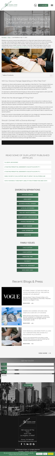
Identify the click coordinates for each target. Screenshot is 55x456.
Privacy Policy (33, 451)
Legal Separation (27, 230)
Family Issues (27, 242)
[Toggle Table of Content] (50, 75)
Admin (4, 37)
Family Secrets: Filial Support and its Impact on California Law (24, 176)
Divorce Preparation (27, 221)
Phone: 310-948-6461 (27, 439)
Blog (9, 37)
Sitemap (27, 451)
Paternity (27, 261)
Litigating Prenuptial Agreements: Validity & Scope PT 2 (22, 171)
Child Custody (27, 247)
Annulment (27, 199)
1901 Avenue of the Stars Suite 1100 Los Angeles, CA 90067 (27, 432)
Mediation (27, 235)
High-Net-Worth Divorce (28, 212)
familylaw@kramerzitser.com (27, 441)
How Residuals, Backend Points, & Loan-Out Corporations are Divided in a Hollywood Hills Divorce (37, 332)
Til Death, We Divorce (11, 162)
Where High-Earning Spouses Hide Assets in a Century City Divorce (35, 312)
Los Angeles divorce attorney (20, 47)
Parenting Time (28, 256)
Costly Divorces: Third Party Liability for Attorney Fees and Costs (25, 180)
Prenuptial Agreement (27, 265)
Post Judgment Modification (27, 217)
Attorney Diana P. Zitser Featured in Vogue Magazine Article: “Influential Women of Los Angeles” (36, 292)
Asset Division (27, 226)
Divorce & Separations (27, 189)
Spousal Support (27, 194)
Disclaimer (21, 451)
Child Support (27, 252)
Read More (26, 303)
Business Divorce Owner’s (27, 203)
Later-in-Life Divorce (27, 208)
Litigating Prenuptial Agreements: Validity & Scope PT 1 (22, 167)
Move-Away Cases (27, 270)
